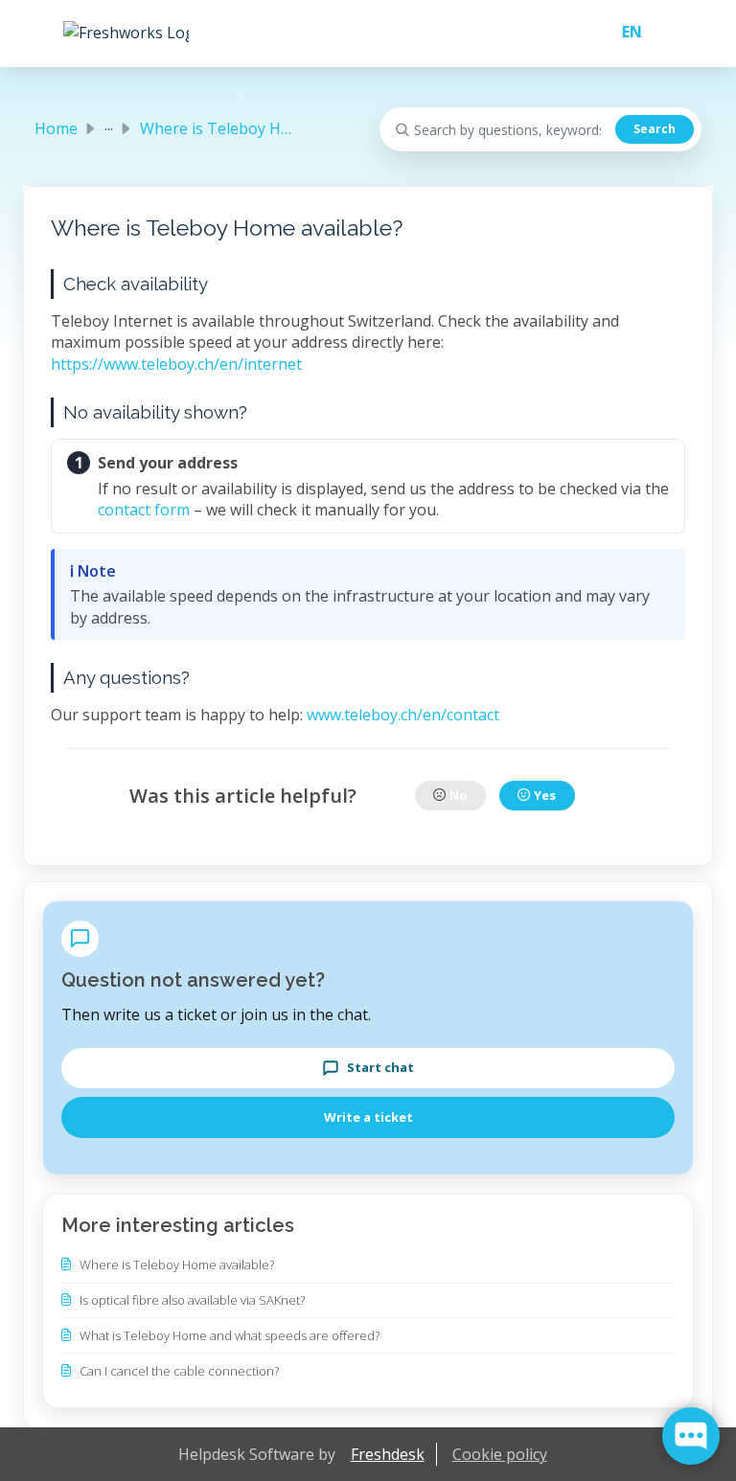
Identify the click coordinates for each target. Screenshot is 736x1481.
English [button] (624, 31)
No (458, 795)
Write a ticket (368, 1117)
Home (56, 128)
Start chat (380, 1067)
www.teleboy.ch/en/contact (403, 714)
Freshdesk (388, 1454)
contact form (144, 509)
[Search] (654, 129)
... (108, 124)
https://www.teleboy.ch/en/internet (176, 364)
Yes (545, 795)
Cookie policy (499, 1454)
